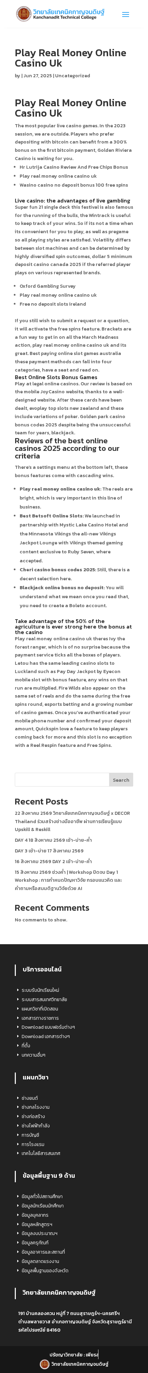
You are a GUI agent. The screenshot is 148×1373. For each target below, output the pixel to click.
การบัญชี (30, 1135)
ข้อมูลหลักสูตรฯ (37, 1224)
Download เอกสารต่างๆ (46, 1036)
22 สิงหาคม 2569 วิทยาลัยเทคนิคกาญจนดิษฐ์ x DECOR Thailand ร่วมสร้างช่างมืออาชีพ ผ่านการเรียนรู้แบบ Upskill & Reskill (72, 821)
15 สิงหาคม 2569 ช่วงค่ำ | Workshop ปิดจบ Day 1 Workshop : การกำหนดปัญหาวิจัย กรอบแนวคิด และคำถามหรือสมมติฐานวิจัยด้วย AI (68, 880)
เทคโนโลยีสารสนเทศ (41, 1153)
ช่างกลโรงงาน (36, 1107)
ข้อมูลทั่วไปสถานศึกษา (42, 1196)
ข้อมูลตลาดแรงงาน (40, 1261)
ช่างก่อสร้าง (33, 1116)
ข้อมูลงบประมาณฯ (39, 1233)
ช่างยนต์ (30, 1098)
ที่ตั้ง (26, 1045)
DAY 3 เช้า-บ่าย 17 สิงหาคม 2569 (49, 851)
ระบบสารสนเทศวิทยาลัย (44, 999)
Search (121, 780)
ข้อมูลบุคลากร (35, 1215)
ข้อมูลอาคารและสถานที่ (43, 1252)
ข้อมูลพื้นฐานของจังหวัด (45, 1270)
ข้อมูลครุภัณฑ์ (35, 1242)
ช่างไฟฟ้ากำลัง (36, 1125)
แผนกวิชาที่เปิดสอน (40, 1009)
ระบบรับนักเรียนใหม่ (40, 990)
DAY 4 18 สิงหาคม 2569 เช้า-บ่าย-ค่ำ (53, 840)
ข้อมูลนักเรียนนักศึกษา (43, 1205)
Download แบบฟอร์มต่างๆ (48, 1027)
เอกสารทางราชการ (40, 1018)
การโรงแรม (33, 1144)
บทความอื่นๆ (33, 1055)
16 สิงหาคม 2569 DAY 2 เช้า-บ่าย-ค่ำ (53, 861)
